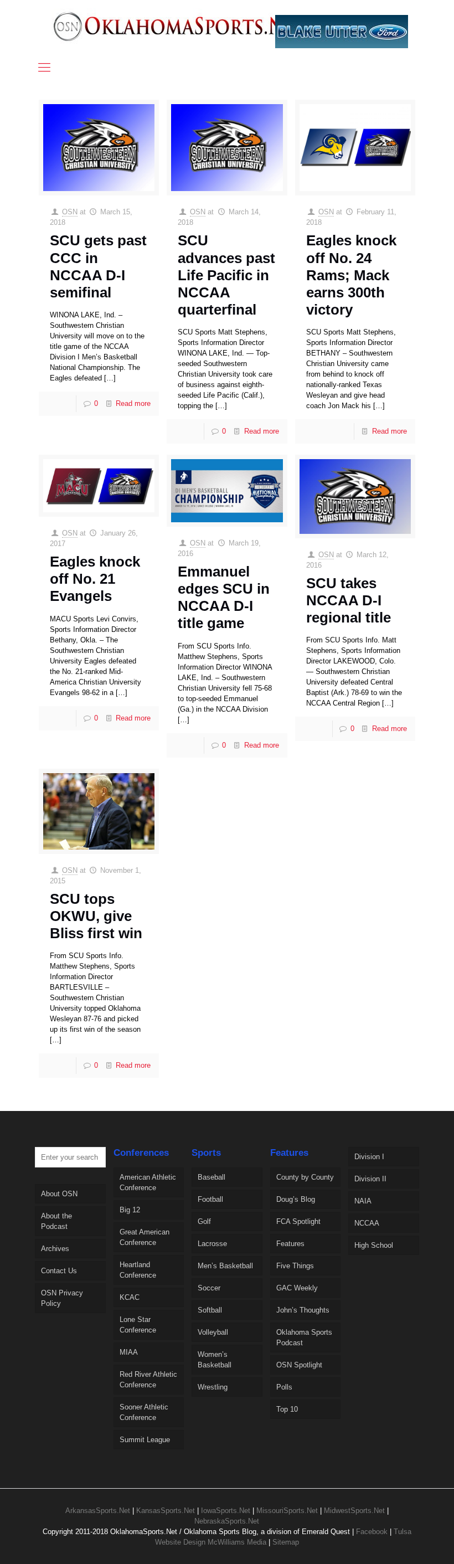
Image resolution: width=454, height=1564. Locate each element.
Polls (284, 1387)
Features (290, 1243)
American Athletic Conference (148, 1182)
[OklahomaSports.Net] (180, 26)
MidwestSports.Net (354, 1510)
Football (210, 1199)
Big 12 (130, 1210)
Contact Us (59, 1271)
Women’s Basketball (214, 1359)
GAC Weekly (297, 1288)
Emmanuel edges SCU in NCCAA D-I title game (224, 597)
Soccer (209, 1288)
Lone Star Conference (138, 1324)
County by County (305, 1177)
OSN (70, 212)
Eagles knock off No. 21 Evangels (95, 578)
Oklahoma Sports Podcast (304, 1337)
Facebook (372, 1531)
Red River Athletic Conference (148, 1379)
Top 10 (287, 1409)
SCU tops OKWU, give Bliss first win (96, 916)
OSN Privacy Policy (62, 1298)
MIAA (129, 1352)
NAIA (363, 1201)
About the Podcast (56, 1221)
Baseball (211, 1177)
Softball (210, 1310)
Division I (369, 1157)
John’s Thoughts (302, 1310)
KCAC (130, 1297)
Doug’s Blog (295, 1199)
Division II (370, 1179)
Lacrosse (212, 1243)
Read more (133, 403)
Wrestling (213, 1387)
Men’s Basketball (225, 1266)
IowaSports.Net (225, 1510)
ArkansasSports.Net (97, 1510)
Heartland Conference (138, 1270)
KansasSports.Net (165, 1510)
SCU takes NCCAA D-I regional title (348, 600)
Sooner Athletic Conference (144, 1412)
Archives (55, 1248)
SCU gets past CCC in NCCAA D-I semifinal (98, 266)
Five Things (295, 1266)
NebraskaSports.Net (226, 1521)
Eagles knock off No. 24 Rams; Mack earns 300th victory (351, 275)
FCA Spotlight (298, 1221)
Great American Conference (144, 1237)
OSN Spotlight (299, 1365)
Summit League (145, 1440)
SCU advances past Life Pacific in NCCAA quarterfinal (226, 275)
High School (373, 1245)
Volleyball (213, 1332)
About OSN (59, 1194)
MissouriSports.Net (287, 1510)
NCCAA (366, 1223)
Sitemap (285, 1542)
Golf (204, 1221)
